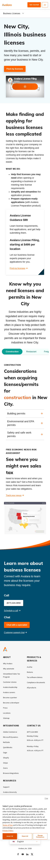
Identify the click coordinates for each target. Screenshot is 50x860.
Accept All (10, 836)
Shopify (6, 758)
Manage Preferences (40, 836)
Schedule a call (11, 610)
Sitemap (6, 718)
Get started (34, 4)
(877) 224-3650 (14, 603)
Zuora (5, 768)
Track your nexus (13, 495)
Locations (7, 713)
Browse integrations (11, 773)
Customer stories (10, 682)
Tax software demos (34, 677)
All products (31, 687)
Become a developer (11, 703)
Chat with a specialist (17, 625)
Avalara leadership (10, 687)
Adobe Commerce (10, 732)
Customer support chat (14, 632)
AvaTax (29, 667)
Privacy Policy (8, 830)
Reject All (25, 836)
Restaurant (31, 351)
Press (5, 708)
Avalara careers (9, 692)
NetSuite (6, 742)
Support (6, 787)
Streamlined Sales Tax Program (11, 675)
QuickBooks (7, 747)
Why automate (8, 668)
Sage (5, 752)
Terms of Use (8, 825)
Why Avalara (7, 663)
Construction (12, 351)
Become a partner (10, 697)
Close (46, 798)
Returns (30, 672)
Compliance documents (36, 682)
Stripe (5, 763)
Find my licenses (15, 69)
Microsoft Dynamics (10, 737)
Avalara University (10, 792)
